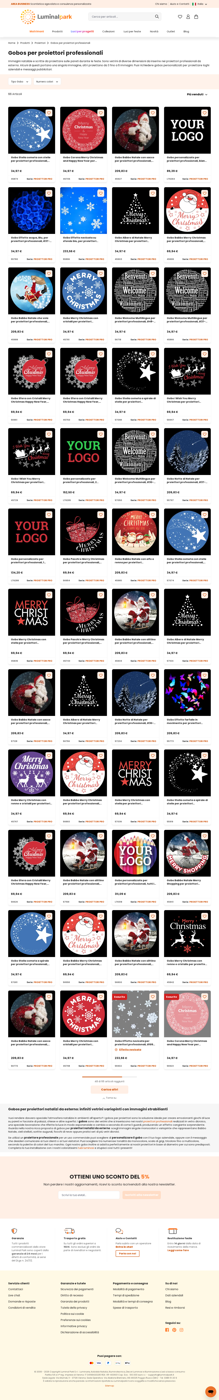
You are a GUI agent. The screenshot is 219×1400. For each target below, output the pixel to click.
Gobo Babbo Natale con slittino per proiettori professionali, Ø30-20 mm (83, 882)
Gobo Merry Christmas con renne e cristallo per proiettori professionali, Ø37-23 (187, 962)
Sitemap (109, 1385)
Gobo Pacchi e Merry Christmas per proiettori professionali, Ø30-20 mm (83, 560)
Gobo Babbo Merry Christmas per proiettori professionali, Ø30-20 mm (82, 801)
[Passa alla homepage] (46, 16)
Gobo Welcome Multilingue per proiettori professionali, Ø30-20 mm (135, 480)
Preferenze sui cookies (76, 1320)
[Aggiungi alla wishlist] (49, 113)
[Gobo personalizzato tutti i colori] (135, 853)
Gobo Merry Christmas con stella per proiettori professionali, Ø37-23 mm (28, 641)
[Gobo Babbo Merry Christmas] (83, 772)
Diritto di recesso (72, 1295)
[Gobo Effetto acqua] (31, 210)
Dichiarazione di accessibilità (80, 1332)
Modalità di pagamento (128, 1289)
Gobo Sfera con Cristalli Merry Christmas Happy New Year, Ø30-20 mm (30, 400)
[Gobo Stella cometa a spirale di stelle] (135, 371)
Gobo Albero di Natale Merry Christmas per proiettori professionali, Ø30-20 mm (185, 641)
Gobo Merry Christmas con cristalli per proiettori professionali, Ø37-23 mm (80, 319)
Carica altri (109, 1089)
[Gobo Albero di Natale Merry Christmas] (135, 210)
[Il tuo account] (188, 16)
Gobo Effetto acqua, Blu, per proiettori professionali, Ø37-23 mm (30, 239)
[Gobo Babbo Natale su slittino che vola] (31, 290)
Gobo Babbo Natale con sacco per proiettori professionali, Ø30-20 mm (30, 721)
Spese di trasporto (125, 1308)
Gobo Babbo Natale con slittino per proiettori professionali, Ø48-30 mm (135, 962)
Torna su (111, 1098)
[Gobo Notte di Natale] (187, 451)
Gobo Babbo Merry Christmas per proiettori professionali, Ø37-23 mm (186, 239)
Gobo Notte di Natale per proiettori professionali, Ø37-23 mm (186, 480)
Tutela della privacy (74, 1308)
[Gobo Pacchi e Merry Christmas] (83, 532)
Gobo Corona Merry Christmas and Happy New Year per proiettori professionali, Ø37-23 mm (83, 159)
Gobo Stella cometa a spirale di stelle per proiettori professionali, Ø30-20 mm (135, 400)
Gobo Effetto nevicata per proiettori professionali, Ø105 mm (134, 1042)
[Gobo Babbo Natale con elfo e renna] (135, 532)
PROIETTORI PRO (43, 178)
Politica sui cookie (72, 1314)
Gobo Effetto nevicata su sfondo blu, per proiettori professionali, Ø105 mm (79, 239)
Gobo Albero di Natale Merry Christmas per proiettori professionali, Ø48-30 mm (81, 721)
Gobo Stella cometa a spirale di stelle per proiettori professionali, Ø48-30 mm (187, 801)
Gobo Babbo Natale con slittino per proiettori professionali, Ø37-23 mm (135, 641)
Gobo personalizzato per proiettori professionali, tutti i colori (134, 882)
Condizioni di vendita (21, 1308)
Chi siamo (161, 4)
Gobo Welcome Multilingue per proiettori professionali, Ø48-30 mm (135, 319)
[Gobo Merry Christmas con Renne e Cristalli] (31, 772)
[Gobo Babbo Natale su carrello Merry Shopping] (187, 853)
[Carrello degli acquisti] (196, 16)
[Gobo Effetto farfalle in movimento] (187, 692)
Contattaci (15, 1289)
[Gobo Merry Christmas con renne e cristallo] (187, 933)
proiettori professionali (157, 1121)
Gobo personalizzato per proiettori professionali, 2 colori (80, 480)
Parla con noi (127, 1253)
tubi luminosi (86, 1148)
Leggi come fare (178, 1250)
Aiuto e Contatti (179, 4)
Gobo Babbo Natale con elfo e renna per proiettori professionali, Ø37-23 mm (134, 560)
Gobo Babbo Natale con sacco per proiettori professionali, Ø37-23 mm (134, 159)
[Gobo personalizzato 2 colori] (83, 451)
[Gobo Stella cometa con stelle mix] (31, 130)
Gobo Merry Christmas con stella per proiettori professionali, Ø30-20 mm (132, 801)
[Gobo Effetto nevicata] (135, 1014)
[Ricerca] (157, 16)
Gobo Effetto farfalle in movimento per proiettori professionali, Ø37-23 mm (184, 721)
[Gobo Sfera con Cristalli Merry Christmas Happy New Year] (31, 371)
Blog (168, 1301)
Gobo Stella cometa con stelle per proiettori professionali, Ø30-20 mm (186, 560)
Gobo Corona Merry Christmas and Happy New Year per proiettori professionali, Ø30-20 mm (187, 1042)
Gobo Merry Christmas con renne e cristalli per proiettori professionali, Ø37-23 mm (30, 801)
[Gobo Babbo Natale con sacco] (135, 130)
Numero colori (45, 81)
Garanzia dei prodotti (75, 1301)
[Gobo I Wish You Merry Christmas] (187, 371)
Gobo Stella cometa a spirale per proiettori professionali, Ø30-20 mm (30, 962)
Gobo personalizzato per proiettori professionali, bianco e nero (187, 159)
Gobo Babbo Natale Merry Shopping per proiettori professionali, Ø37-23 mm (184, 882)
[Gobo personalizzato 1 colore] (31, 532)
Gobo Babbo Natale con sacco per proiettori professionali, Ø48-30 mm (30, 1042)
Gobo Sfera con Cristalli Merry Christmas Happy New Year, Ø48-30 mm (30, 882)
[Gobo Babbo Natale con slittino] (135, 612)
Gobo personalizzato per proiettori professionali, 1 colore (27, 560)
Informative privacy (74, 1326)
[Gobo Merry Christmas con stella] (31, 612)
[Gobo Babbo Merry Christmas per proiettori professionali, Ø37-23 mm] (187, 210)
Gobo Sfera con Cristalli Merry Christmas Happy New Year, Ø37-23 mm (82, 400)
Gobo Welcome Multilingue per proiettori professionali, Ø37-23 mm (187, 319)
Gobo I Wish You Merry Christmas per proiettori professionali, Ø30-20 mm (184, 400)
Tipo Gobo (17, 81)
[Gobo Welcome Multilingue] (135, 290)
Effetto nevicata (130, 1049)
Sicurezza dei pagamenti (77, 1289)
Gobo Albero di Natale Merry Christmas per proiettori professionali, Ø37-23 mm (133, 239)
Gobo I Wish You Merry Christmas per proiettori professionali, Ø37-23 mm (28, 480)
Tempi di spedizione (126, 1295)
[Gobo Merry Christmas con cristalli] (83, 290)
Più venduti (195, 94)
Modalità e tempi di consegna (133, 1301)
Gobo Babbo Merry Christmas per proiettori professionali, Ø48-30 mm (82, 962)
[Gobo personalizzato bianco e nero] (187, 130)
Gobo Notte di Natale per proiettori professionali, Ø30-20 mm (134, 721)
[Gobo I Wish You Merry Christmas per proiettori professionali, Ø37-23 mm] (31, 451)
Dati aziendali (174, 1295)
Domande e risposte (22, 1301)
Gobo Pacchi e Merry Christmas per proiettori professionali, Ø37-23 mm (83, 641)
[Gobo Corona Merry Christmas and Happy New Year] (187, 1014)
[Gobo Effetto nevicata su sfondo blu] (83, 210)
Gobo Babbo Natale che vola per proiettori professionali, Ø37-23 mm (29, 319)
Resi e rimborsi (175, 1308)
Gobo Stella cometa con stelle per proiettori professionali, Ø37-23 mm (30, 159)
